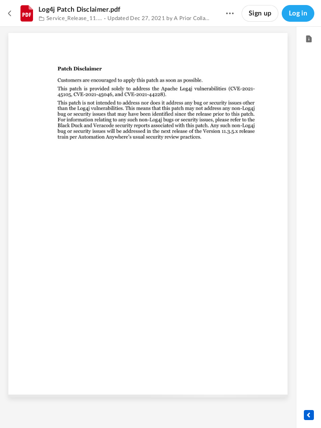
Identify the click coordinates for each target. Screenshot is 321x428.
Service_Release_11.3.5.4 (74, 18)
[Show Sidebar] (309, 415)
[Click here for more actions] (230, 13)
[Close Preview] (10, 13)
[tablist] (308, 39)
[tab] (308, 39)
